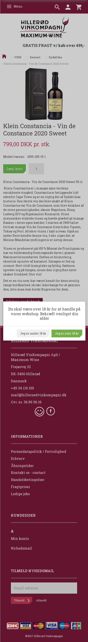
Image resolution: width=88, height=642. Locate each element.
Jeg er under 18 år (33, 333)
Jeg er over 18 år (67, 333)
